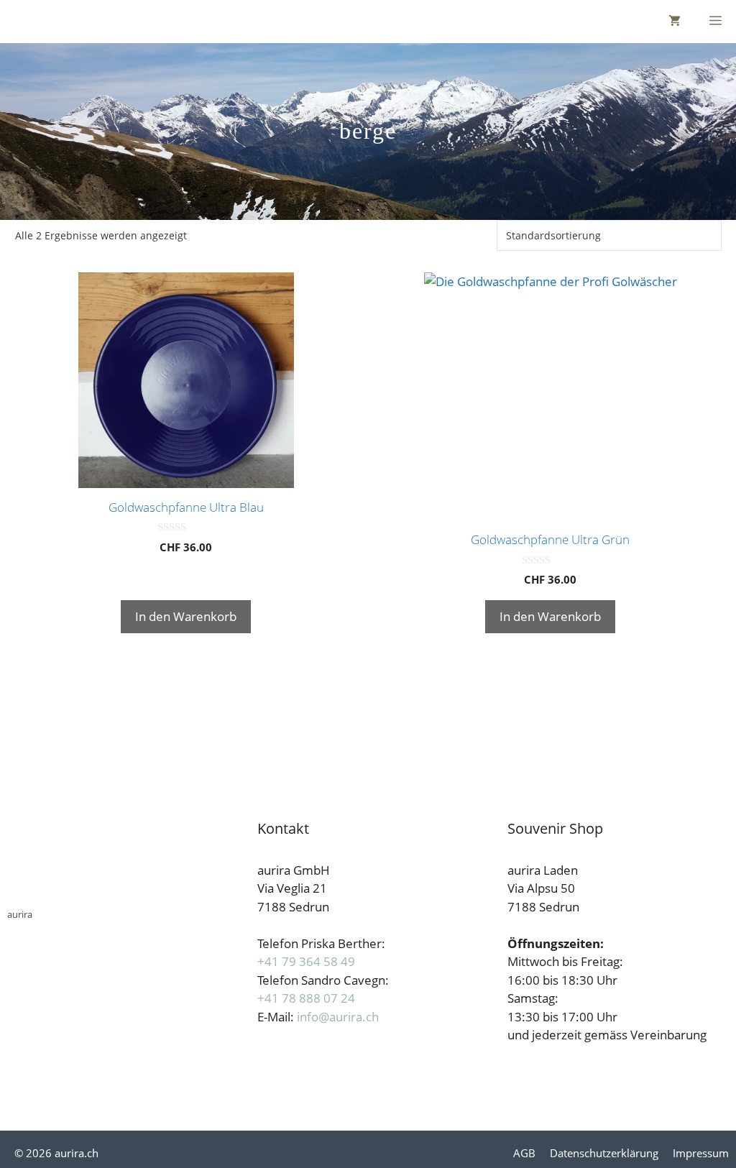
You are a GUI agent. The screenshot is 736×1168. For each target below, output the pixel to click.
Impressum (701, 1153)
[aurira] (21, 21)
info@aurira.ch (338, 1016)
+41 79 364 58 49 (306, 961)
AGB (524, 1153)
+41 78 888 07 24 (306, 998)
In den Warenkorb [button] (185, 616)
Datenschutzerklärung (604, 1153)
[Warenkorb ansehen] (674, 21)
